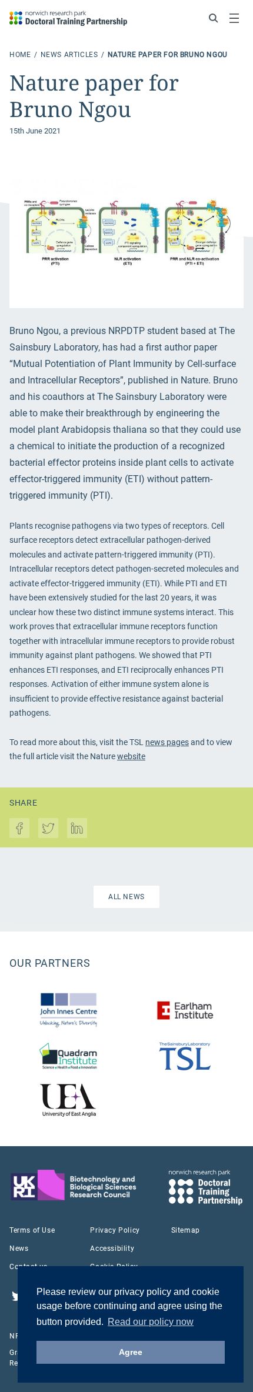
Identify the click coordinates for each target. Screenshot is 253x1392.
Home (21, 55)
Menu (234, 18)
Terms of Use (32, 1230)
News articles (70, 55)
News (18, 1248)
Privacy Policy (114, 1230)
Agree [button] (130, 1352)
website (131, 756)
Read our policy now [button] (151, 1322)
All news (126, 897)
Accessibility (112, 1248)
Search (213, 18)
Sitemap (185, 1230)
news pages (167, 742)
